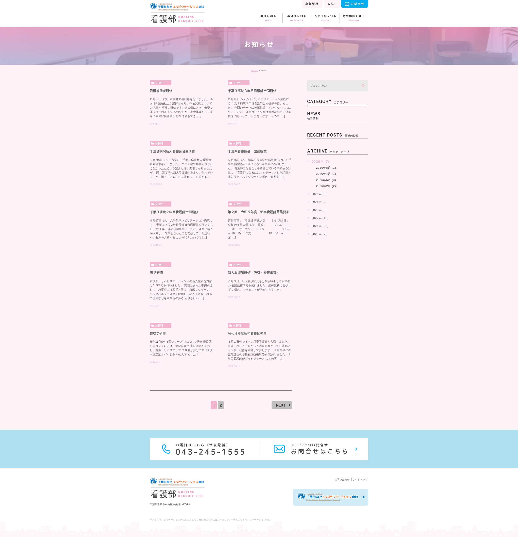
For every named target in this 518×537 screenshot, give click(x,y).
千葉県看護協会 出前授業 (247, 151)
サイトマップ (360, 479)
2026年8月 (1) (326, 167)
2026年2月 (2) (326, 185)
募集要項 (312, 3)
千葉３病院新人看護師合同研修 (172, 151)
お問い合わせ (342, 479)
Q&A (332, 3)
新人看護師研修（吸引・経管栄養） (254, 272)
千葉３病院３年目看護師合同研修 (252, 90)
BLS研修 (156, 272)
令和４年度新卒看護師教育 (247, 333)
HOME (254, 70)
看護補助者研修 (161, 90)
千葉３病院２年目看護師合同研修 (174, 212)
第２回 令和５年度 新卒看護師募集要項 (258, 212)
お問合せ (357, 3)
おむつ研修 (158, 333)
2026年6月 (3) (326, 179)
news (159, 83)
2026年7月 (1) (326, 173)
